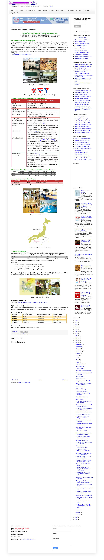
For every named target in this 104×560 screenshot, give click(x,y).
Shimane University (81, 389)
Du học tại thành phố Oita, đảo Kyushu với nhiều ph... (84, 433)
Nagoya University (80, 364)
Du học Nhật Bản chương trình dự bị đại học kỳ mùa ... (84, 409)
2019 (76, 336)
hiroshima (23, 333)
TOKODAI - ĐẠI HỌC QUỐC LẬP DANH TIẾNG (83, 457)
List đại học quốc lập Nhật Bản (82, 144)
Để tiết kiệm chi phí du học (81, 58)
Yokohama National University (83, 370)
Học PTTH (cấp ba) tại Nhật (82, 73)
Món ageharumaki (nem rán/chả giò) (86, 266)
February (78, 512)
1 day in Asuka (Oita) (81, 430)
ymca (27, 333)
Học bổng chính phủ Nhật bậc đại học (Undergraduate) (83, 461)
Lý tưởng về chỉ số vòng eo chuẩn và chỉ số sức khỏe (86, 205)
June (77, 357)
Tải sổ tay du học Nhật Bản (82, 104)
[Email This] (21, 332)
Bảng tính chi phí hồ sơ (81, 50)
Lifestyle (51, 10)
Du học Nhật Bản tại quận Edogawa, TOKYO (82, 417)
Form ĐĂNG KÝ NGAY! (80, 37)
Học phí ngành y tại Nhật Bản (83, 381)
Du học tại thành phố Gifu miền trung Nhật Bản (84, 443)
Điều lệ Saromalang (80, 41)
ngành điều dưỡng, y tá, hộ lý (47, 140)
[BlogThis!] (23, 332)
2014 (76, 519)
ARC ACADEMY (80, 376)
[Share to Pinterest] (27, 332)
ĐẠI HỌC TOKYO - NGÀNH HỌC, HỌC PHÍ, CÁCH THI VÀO (83, 506)
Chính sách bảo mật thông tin (82, 39)
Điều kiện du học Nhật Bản (81, 98)
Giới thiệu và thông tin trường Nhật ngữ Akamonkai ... (83, 492)
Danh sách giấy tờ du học (81, 117)
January (78, 514)
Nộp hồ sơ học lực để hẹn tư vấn (83, 56)
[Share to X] (24, 332)
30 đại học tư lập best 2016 (82, 146)
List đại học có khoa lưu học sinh (83, 148)
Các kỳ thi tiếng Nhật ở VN (81, 92)
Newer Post (15, 379)
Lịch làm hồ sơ (42, 123)
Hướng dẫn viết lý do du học (82, 126)
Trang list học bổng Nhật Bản (82, 140)
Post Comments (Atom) (24, 382)
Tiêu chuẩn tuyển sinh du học (82, 106)
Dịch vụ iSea (19, 10)
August (78, 353)
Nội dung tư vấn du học (81, 48)
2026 (76, 320)
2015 (76, 517)
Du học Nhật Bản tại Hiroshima (84, 412)
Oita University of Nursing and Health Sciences (83, 383)
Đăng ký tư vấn (14, 13)
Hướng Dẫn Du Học (30, 10)
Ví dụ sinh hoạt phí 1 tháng (81, 154)
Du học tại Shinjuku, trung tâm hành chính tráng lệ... (83, 453)
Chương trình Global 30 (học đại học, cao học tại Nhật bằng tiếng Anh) (83, 80)
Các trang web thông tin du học (83, 90)
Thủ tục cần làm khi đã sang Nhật (83, 159)
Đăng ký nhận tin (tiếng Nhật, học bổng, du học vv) (83, 19)
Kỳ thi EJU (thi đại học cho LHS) (83, 138)
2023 (76, 327)
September (79, 351)
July (77, 355)
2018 (76, 338)
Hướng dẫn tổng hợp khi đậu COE (83, 132)
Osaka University (80, 386)
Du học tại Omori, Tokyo (82, 440)
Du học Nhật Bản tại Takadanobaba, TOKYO (82, 450)
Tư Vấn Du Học (42, 10)
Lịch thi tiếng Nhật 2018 (81, 94)
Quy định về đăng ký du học (82, 52)
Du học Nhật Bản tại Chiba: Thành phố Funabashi (83, 437)
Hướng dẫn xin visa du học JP (82, 130)
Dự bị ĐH (87, 10)
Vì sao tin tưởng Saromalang (82, 43)
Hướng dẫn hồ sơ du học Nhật (82, 122)
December (79, 344)
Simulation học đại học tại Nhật (84, 495)
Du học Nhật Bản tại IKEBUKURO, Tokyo (81, 446)
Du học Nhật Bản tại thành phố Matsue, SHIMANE (84, 405)
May (77, 360)
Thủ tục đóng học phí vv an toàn (83, 128)
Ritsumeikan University (82, 397)
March (78, 510)
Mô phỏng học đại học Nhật (82, 142)
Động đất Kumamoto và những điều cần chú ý (84, 424)
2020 (76, 333)
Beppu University (80, 378)
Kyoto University (80, 366)
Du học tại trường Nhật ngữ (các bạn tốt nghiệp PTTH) (83, 67)
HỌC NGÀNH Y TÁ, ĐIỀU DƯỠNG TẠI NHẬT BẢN (86, 280)
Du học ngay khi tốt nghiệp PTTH (83, 64)
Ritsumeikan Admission (82, 391)
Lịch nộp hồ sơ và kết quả (81, 54)
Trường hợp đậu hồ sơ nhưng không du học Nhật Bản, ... (83, 481)
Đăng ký (51, 6)
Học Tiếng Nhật (60, 10)
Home (11, 10)
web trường (37, 154)
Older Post (65, 379)
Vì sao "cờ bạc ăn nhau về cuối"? (85, 306)
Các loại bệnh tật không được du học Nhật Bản (86, 294)
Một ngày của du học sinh (81, 152)
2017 (76, 340)
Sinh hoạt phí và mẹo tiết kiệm (82, 156)
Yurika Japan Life (72, 10)
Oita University (79, 399)
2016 (76, 342)
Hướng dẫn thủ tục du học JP (82, 102)
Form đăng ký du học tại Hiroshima (22, 54)
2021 (76, 331)
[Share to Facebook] (26, 332)
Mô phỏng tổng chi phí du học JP (83, 100)
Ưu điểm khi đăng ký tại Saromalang (81, 46)
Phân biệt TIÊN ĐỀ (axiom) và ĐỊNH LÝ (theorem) (86, 242)
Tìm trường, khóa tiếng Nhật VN (83, 96)
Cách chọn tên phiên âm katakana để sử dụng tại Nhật (83, 229)
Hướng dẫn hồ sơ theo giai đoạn (83, 124)
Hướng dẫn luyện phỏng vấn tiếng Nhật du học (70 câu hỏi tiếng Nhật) (83, 109)
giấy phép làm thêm (39, 131)
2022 (76, 329)
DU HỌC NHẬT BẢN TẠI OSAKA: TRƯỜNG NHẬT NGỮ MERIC (83, 469)
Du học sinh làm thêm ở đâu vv (83, 158)
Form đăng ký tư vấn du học (28, 539)
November (79, 346)
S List (81, 10)
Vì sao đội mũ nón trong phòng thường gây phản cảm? (86, 218)
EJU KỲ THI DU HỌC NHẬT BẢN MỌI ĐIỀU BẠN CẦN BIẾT (83, 474)
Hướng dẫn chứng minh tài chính (83, 120)
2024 (76, 324)
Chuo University (80, 368)
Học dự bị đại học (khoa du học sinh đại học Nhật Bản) (83, 70)
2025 (76, 322)
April (77, 362)
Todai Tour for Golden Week (83, 414)
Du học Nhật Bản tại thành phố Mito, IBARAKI (84, 402)
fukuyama (18, 333)
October (78, 348)
